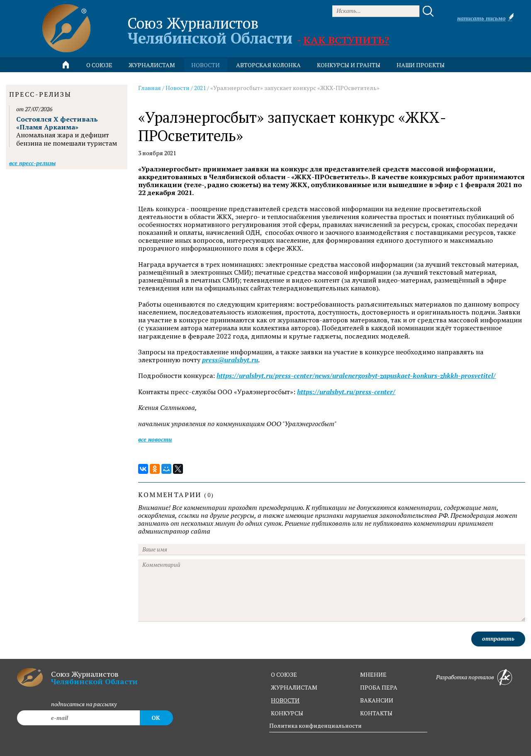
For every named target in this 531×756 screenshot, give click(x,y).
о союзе (284, 674)
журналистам (294, 687)
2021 (200, 88)
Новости (178, 88)
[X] (178, 469)
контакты (376, 713)
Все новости (155, 439)
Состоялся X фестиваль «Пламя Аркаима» (57, 123)
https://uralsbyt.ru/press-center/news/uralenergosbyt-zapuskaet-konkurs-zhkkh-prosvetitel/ (356, 376)
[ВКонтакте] (143, 469)
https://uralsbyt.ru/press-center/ (346, 392)
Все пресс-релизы (32, 163)
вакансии (376, 700)
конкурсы (287, 713)
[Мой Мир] (166, 469)
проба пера (378, 687)
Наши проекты (421, 65)
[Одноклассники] (155, 469)
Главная (149, 88)
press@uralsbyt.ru (230, 360)
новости (205, 65)
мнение (373, 674)
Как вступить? (346, 39)
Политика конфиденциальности (315, 725)
